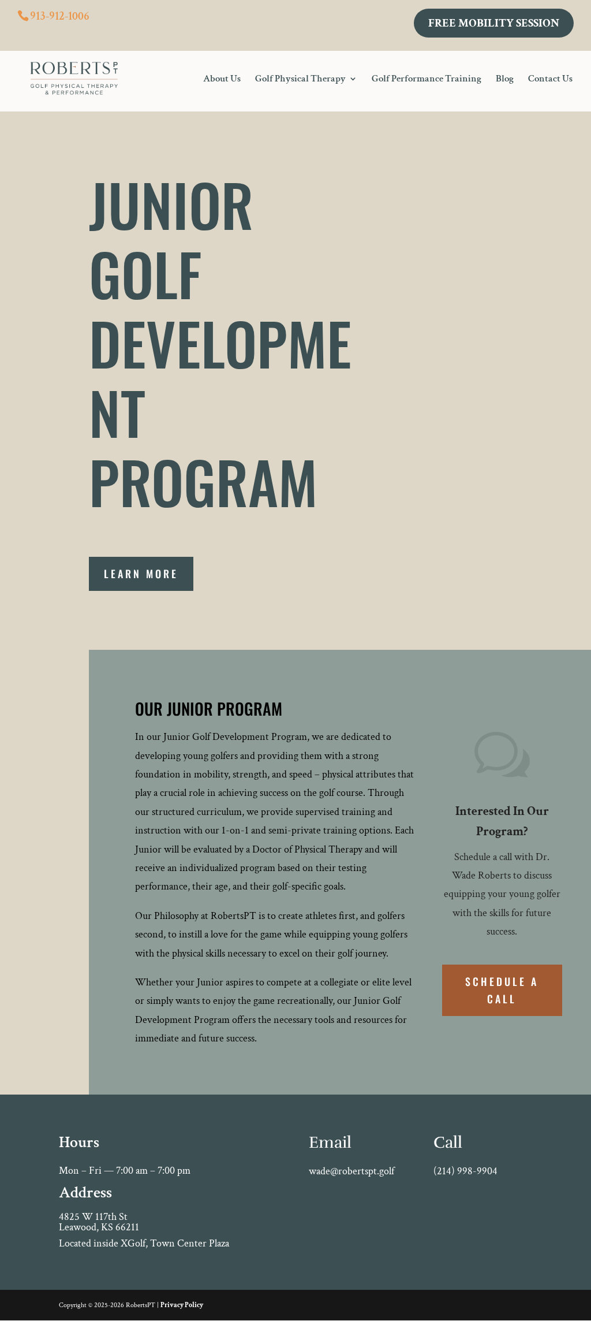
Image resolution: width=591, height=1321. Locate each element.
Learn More (141, 573)
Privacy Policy (181, 1305)
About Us (222, 80)
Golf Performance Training (426, 80)
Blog (505, 80)
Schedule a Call (501, 990)
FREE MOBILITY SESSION (493, 23)
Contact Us (550, 80)
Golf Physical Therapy (300, 80)
